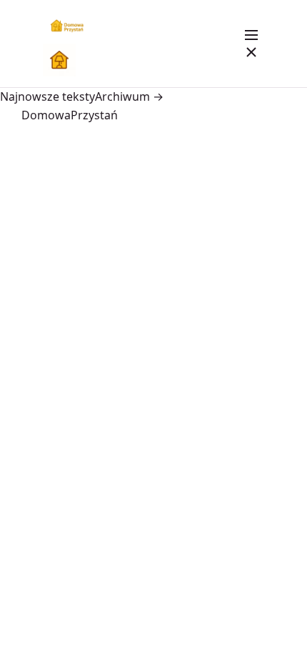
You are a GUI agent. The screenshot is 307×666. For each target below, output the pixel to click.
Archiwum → (129, 96)
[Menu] (251, 43)
